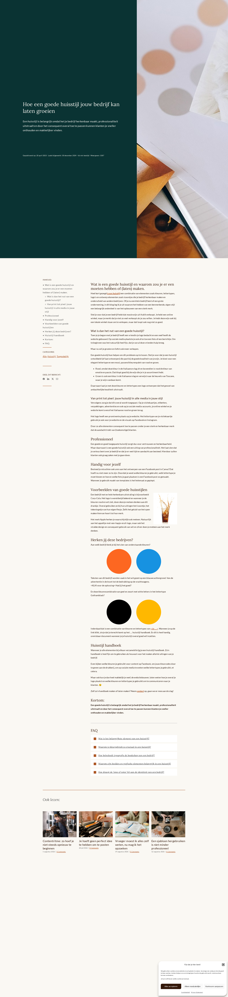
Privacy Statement (197, 992)
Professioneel (52, 315)
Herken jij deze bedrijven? (58, 331)
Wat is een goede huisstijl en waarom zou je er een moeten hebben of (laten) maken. (58, 289)
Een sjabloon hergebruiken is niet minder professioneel (96, 844)
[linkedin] (48, 379)
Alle (45, 356)
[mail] (57, 379)
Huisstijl (52, 356)
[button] (223, 964)
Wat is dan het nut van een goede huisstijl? (59, 298)
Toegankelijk (63, 356)
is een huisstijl (113, 293)
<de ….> (154, 628)
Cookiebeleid (185, 992)
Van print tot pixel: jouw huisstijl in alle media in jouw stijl (60, 308)
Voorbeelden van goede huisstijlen (56, 325)
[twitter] (53, 379)
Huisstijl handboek (54, 335)
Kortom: (49, 339)
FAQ (47, 343)
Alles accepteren (170, 986)
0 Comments (62, 852)
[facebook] (44, 379)
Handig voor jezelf (54, 320)
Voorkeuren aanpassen (214, 986)
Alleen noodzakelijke (192, 986)
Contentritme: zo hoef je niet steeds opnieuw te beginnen (130, 844)
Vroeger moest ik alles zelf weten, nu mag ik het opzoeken (59, 844)
